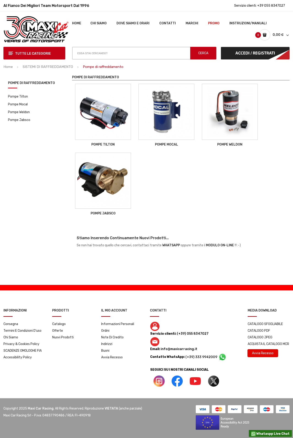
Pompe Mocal (18, 104)
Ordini (105, 331)
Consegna (10, 324)
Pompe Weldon (19, 112)
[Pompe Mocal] (166, 112)
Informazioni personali (117, 324)
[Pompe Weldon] (230, 112)
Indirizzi (106, 344)
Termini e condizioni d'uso (22, 331)
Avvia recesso (112, 357)
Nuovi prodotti (63, 337)
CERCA (203, 53)
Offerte (57, 331)
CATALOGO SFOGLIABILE (265, 324)
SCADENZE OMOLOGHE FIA (22, 351)
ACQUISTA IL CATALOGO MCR (268, 344)
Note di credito (112, 337)
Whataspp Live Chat (273, 434)
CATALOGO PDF (259, 331)
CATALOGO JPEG (260, 337)
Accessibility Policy (17, 357)
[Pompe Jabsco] (103, 181)
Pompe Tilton (18, 96)
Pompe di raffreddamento (31, 83)
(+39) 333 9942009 (201, 357)
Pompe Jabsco (19, 120)
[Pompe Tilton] (103, 112)
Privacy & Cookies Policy (21, 344)
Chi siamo (10, 337)
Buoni (105, 351)
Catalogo (59, 324)
